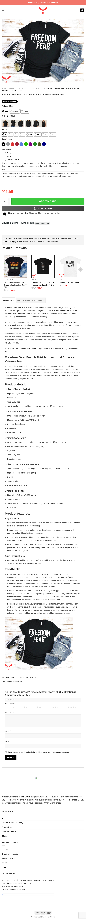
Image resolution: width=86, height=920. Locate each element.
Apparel (12, 88)
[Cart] (82, 10)
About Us (5, 818)
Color (4, 139)
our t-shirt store (29, 348)
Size (4, 129)
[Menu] (3, 10)
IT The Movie (24, 797)
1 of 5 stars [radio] (8, 707)
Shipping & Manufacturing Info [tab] (30, 300)
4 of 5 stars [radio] (47, 707)
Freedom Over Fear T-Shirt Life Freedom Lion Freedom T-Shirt (43, 284)
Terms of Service (9, 832)
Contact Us (6, 850)
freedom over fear (42, 223)
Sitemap (5, 836)
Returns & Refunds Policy (12, 823)
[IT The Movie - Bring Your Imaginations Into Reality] (43, 10)
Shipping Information (10, 854)
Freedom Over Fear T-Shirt (69, 283)
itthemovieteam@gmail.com (19, 883)
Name (7, 731)
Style (5, 116)
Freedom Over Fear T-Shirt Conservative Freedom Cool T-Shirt (15, 285)
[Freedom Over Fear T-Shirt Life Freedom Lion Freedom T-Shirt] (43, 266)
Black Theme (34, 88)
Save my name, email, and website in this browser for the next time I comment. (39, 752)
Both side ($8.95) (13, 160)
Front (9, 153)
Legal (4, 867)
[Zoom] (4, 80)
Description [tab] (8, 300)
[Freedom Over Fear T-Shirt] (70, 266)
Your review (10, 712)
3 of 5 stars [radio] (32, 707)
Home (4, 88)
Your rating (10, 703)
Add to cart (48, 201)
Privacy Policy (7, 827)
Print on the (6, 149)
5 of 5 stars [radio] (63, 707)
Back (9, 156)
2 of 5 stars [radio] (19, 707)
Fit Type (5, 106)
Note (3, 169)
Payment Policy (8, 858)
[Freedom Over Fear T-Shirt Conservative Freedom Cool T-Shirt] (15, 266)
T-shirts (22, 88)
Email (7, 742)
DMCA (4, 863)
